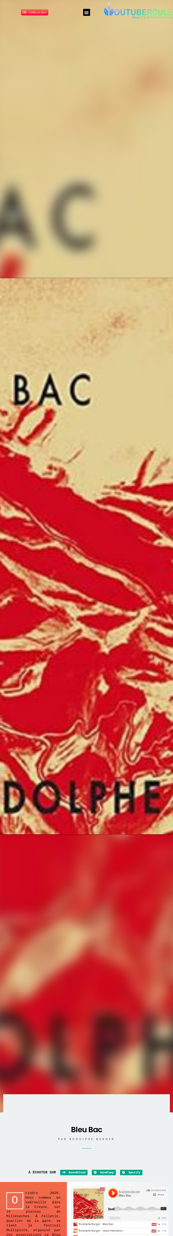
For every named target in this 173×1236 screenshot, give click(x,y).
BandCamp (106, 1172)
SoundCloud (76, 1172)
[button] (86, 12)
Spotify (133, 1172)
